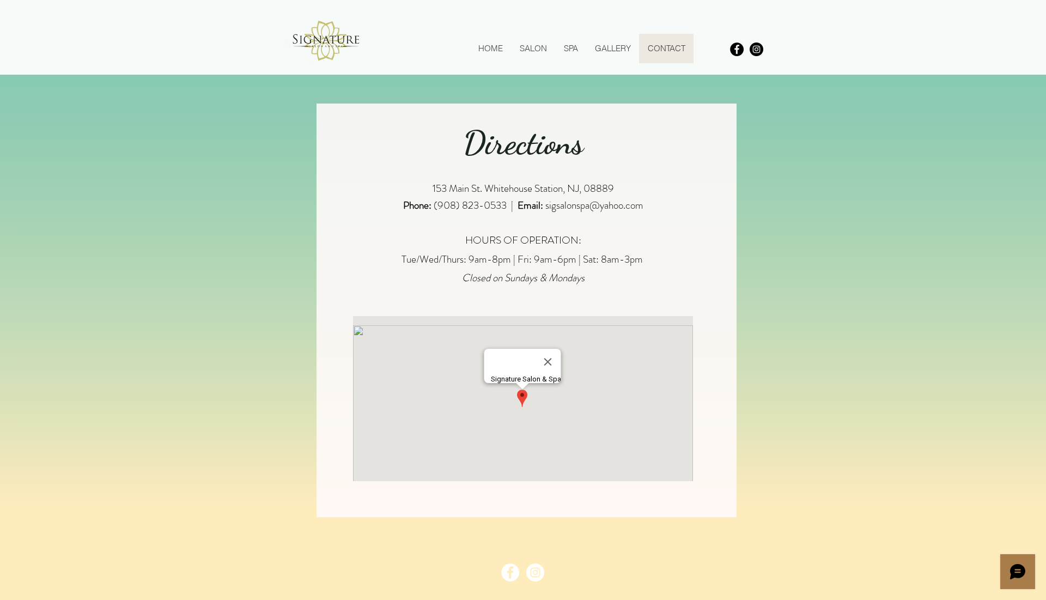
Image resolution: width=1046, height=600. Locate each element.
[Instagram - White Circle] (535, 572)
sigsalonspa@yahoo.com (594, 205)
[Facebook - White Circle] (510, 572)
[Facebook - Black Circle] (737, 49)
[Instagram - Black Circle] (756, 49)
